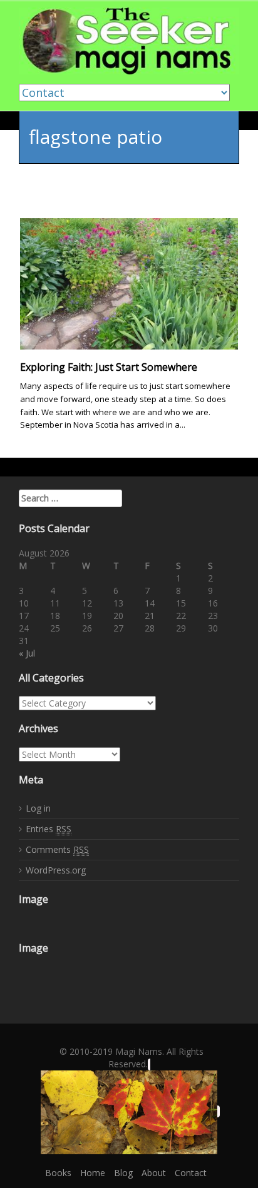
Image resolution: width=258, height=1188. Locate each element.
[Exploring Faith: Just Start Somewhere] (129, 283)
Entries (48, 829)
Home (92, 1173)
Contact (191, 1173)
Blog (123, 1173)
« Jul (27, 653)
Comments (57, 849)
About (154, 1173)
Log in (38, 808)
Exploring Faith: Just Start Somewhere (108, 367)
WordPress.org (56, 870)
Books (58, 1173)
